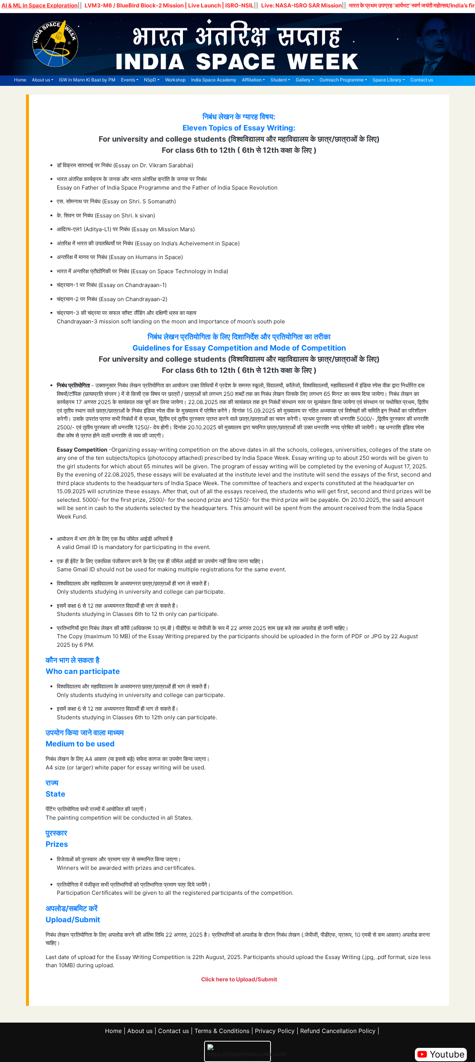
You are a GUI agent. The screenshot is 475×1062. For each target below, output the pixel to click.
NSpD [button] (150, 80)
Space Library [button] (387, 80)
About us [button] (41, 80)
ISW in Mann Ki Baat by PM (87, 80)
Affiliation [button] (252, 80)
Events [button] (128, 80)
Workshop (175, 80)
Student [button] (279, 80)
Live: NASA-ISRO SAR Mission (301, 5)
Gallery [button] (303, 80)
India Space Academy (213, 80)
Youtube (446, 1054)
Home (20, 80)
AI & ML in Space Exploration (39, 5)
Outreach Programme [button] (342, 80)
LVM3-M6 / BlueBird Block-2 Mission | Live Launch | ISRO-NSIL (169, 5)
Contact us (421, 80)
